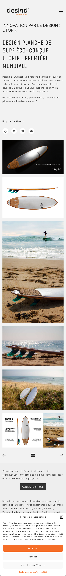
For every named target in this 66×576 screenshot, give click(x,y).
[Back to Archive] (33, 455)
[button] (61, 516)
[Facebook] (23, 131)
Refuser (33, 556)
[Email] (31, 131)
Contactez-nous (33, 486)
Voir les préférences (33, 565)
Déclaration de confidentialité (33, 572)
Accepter (33, 548)
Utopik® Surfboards (13, 121)
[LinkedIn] (14, 131)
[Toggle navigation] (61, 11)
